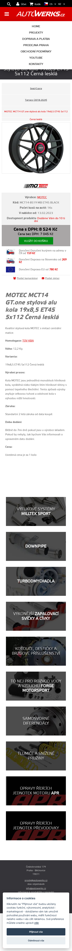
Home (36, 26)
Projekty (36, 32)
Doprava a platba (36, 39)
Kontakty (36, 64)
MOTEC (42, 197)
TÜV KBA (28, 340)
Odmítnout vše (36, 940)
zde (36, 922)
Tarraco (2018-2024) (36, 100)
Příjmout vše (36, 931)
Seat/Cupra (36, 88)
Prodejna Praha (36, 45)
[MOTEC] (36, 187)
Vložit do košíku (36, 241)
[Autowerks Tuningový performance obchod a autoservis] (40, 14)
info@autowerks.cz (36, 888)
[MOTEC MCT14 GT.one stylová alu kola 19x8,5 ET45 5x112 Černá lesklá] (36, 148)
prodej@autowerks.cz (36, 880)
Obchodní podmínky (36, 51)
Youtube (36, 58)
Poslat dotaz (52, 278)
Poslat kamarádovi (27, 278)
